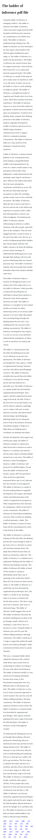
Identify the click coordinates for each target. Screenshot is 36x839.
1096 (4, 821)
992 (32, 826)
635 (4, 826)
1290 (4, 831)
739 (16, 834)
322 (21, 829)
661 (10, 837)
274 (10, 823)
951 (21, 834)
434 (26, 834)
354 (4, 837)
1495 (28, 831)
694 (10, 829)
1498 (23, 821)
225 (15, 837)
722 (16, 829)
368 (27, 823)
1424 (4, 823)
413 (29, 821)
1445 (10, 826)
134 (23, 831)
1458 (4, 829)
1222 (16, 821)
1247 (10, 831)
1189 (25, 837)
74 (20, 837)
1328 (16, 831)
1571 (21, 823)
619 (16, 823)
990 (26, 826)
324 (4, 834)
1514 (10, 821)
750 (21, 826)
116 (16, 826)
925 (26, 829)
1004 (10, 834)
